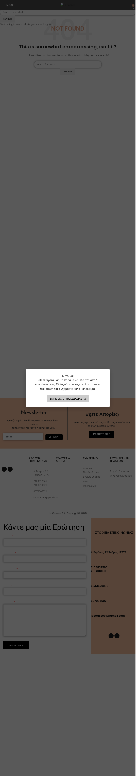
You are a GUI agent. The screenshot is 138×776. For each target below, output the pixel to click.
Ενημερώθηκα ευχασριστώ (68, 398)
